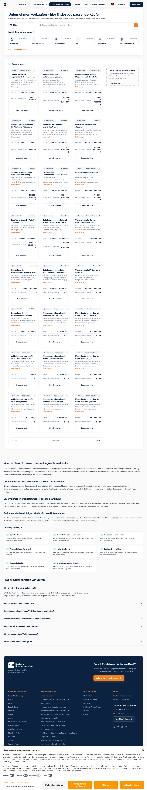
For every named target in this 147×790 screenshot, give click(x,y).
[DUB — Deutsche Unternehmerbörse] (9, 4)
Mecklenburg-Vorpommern (17, 722)
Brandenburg (13, 707)
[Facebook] (118, 726)
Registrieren (136, 4)
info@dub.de (120, 713)
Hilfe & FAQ (87, 703)
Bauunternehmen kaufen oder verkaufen (55, 699)
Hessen (11, 718)
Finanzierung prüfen (90, 699)
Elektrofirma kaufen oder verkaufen (53, 744)
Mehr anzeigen (15, 87)
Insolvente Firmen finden (92, 707)
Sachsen (11, 740)
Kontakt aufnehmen (122, 719)
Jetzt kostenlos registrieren (107, 678)
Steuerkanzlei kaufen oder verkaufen (53, 722)
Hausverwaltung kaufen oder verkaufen (55, 714)
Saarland (11, 737)
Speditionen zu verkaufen (49, 718)
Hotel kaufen (45, 703)
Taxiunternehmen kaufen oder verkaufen (55, 711)
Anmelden (122, 4)
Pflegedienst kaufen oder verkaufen (53, 707)
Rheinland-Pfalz (14, 733)
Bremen (11, 711)
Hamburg (11, 714)
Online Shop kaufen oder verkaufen (53, 740)
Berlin (10, 703)
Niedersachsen (13, 725)
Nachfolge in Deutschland (18, 691)
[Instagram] (122, 726)
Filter (15, 25)
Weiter (97, 441)
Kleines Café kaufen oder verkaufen (53, 725)
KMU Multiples (88, 696)
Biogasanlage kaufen (48, 737)
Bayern (10, 699)
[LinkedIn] (114, 726)
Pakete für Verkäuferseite (122, 696)
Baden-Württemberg (15, 696)
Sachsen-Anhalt (14, 744)
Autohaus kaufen (47, 729)
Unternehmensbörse (48, 691)
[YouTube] (126, 726)
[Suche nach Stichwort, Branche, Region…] (136, 25)
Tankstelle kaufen (47, 696)
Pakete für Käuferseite (121, 699)
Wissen (85, 714)
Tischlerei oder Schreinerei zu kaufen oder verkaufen (59, 733)
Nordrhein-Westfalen (15, 729)
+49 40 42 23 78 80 (122, 709)
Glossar (86, 711)
